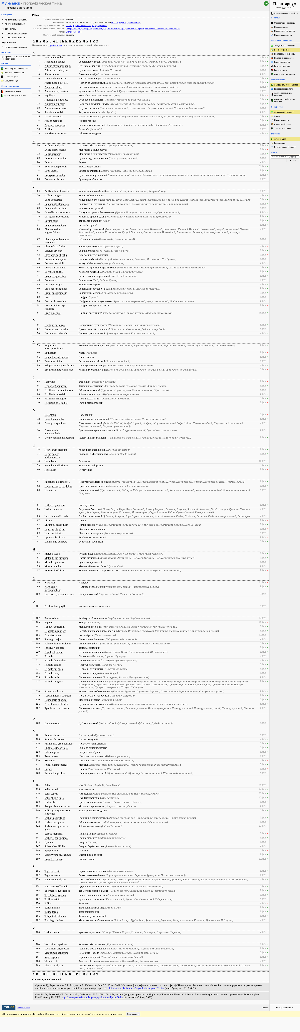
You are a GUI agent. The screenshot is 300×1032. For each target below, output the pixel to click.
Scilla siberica (52, 802)
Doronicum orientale (56, 333)
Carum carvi (51, 220)
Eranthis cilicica (53, 361)
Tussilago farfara (54, 920)
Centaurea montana (55, 225)
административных (13, 91)
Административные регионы (283, 94)
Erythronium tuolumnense (59, 369)
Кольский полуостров (116, 29)
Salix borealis (52, 789)
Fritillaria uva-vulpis (56, 402)
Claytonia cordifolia (56, 254)
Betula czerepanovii (56, 166)
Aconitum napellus (55, 61)
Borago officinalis (55, 175)
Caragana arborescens (57, 216)
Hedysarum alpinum (56, 449)
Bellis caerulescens (55, 149)
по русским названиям (15, 24)
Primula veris (52, 677)
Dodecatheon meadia (56, 329)
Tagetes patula (52, 875)
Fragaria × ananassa (56, 385)
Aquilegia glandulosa (56, 99)
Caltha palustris (53, 199)
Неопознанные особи (284, 58)
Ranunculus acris (54, 735)
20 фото (262, 166)
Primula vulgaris (54, 681)
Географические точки (284, 89)
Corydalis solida (54, 271)
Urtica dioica (52, 932)
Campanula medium (56, 208)
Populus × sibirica (55, 647)
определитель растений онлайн (284, 5)
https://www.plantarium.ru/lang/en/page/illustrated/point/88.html (93, 997)
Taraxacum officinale (56, 886)
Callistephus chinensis (57, 191)
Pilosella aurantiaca (55, 630)
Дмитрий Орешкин (74, 32)
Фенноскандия (99, 29)
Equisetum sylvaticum (57, 357)
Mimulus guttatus (54, 562)
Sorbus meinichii (54, 833)
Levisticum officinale (56, 516)
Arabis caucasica (54, 116)
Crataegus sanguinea (56, 288)
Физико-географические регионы (284, 100)
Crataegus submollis (56, 292)
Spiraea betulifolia (55, 846)
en (266, 3)
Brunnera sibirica (54, 179)
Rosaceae (50, 760)
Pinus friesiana (53, 635)
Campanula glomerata (57, 203)
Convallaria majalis (55, 259)
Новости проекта (281, 120)
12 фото (262, 312)
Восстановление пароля (285, 147)
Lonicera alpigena (55, 528)
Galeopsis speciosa (55, 423)
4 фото (263, 82)
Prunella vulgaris (54, 691)
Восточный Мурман (135, 29)
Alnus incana (52, 74)
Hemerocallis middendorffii (52, 455)
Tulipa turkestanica (55, 916)
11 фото (262, 461)
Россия (69, 26)
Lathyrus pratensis (55, 505)
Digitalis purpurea (55, 324)
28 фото (262, 826)
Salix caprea (51, 793)
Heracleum (51, 461)
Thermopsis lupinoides (57, 890)
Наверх (265, 1008)
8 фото (263, 365)
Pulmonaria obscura (56, 699)
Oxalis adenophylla (55, 606)
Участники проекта (282, 128)
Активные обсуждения (284, 112)
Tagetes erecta (52, 871)
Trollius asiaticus (54, 899)
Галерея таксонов (282, 62)
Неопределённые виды (284, 54)
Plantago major (53, 639)
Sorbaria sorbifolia (55, 817)
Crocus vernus (52, 312)
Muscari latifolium (55, 570)
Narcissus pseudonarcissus (59, 594)
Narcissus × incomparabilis (53, 588)
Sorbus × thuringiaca (56, 837)
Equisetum (50, 352)
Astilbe (48, 129)
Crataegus (50, 280)
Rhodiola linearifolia (56, 747)
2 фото (263, 57)
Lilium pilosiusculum (56, 524)
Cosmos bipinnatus (55, 276)
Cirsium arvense (53, 250)
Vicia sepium (52, 957)
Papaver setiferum (55, 626)
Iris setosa (50, 490)
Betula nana (51, 170)
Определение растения (284, 23)
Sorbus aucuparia (54, 822)
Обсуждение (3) (11, 81)
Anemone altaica (54, 87)
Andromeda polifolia (56, 82)
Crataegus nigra (53, 284)
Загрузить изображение (284, 46)
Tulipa (48, 903)
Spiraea (49, 842)
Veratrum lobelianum (56, 952)
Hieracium (50, 469)
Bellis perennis (53, 153)
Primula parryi (52, 673)
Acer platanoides (54, 57)
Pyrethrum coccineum (57, 708)
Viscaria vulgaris (54, 965)
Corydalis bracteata (55, 267)
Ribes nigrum (52, 752)
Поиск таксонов (281, 27)
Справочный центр (282, 124)
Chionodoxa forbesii (56, 246)
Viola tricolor (52, 961)
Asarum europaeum (55, 125)
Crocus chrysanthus (55, 301)
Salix (47, 785)
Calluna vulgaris (54, 195)
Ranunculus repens (55, 739)
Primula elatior (53, 664)
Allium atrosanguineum (58, 65)
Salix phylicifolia (54, 797)
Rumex (48, 768)
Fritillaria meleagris (55, 398)
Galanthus (50, 414)
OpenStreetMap (133, 22)
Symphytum (51, 850)
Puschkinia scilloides (56, 704)
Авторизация (280, 139)
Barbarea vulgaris (54, 145)
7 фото (263, 149)
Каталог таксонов (282, 66)
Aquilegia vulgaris (55, 103)
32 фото (262, 793)
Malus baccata (52, 553)
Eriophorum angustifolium (59, 365)
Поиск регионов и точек (284, 31)
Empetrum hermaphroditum (54, 347)
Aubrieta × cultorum (56, 133)
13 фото (262, 785)
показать (70, 35)
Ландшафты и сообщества (16, 69)
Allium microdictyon (56, 70)
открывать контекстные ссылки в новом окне (17, 58)
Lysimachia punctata (56, 541)
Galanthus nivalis (54, 419)
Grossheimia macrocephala (52, 432)
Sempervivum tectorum (57, 806)
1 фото (263, 61)
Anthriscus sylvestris (56, 91)
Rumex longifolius (55, 773)
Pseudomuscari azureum (58, 695)
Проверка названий (283, 35)
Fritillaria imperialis (56, 394)
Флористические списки (284, 74)
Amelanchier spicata (56, 78)
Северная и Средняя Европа (79, 29)
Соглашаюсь (133, 1014)
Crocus (48, 297)
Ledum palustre (53, 509)
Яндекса (122, 22)
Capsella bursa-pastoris (57, 212)
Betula (48, 162)
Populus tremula (53, 652)
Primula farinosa (54, 668)
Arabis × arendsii (54, 112)
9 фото (263, 284)
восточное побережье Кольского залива (162, 29)
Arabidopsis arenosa (56, 108)
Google (114, 22)
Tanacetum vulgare (55, 879)
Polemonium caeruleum (58, 643)
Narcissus (50, 582)
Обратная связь (24, 1008)
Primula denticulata (55, 660)
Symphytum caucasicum (58, 854)
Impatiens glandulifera (57, 481)
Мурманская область (82, 26)
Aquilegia (50, 95)
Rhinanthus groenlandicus (59, 743)
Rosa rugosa (51, 756)
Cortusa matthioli (54, 263)
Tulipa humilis (52, 907)
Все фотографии (281, 50)
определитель (55, 45)
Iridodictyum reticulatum (58, 485)
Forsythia (50, 381)
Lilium (48, 520)
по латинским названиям (16, 20)
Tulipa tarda (51, 911)
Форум (277, 116)
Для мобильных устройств (286, 13)
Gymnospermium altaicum (59, 437)
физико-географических (15, 95)
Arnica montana (53, 120)
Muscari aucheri (53, 566)
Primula (49, 656)
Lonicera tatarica (54, 533)
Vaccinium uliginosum (57, 948)
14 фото (262, 622)
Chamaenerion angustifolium (53, 231)
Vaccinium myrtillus (56, 944)
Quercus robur (52, 723)
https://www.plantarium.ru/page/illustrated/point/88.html (136, 988)
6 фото (263, 99)
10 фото (262, 618)
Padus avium (52, 618)
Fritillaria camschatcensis (59, 390)
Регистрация (279, 143)
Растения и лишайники (15, 73)
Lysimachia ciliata (55, 537)
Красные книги (280, 70)
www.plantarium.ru (284, 1008)
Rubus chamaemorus (56, 764)
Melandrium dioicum (56, 557)
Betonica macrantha (56, 158)
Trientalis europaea (55, 894)
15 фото (262, 582)
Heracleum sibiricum (56, 465)
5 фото (263, 91)
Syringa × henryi (54, 859)
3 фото (263, 65)
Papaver (49, 622)
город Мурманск (99, 26)
